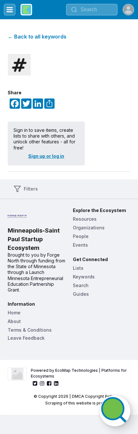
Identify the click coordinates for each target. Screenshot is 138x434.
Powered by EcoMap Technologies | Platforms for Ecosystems (79, 373)
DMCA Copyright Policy (94, 396)
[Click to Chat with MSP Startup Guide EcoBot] (114, 411)
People (81, 236)
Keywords (84, 276)
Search (81, 285)
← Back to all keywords (37, 36)
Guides (81, 294)
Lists (78, 268)
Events (80, 245)
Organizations (89, 227)
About (14, 321)
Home (14, 312)
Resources (85, 219)
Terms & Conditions (30, 330)
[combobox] (91, 9)
